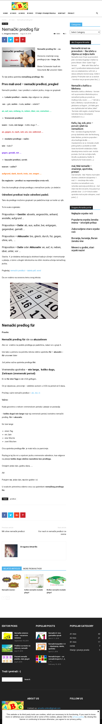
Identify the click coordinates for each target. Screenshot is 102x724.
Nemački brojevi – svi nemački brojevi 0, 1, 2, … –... (56, 659)
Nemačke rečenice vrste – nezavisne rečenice (21, 635)
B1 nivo (30, 13)
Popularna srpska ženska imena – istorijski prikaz (84, 221)
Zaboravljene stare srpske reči (85, 230)
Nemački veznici (8, 590)
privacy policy (78, 717)
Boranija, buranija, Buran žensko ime (84, 239)
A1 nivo (13, 13)
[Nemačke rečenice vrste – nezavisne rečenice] (7, 635)
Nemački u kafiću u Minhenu (81, 87)
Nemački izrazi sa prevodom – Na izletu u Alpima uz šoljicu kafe (83, 51)
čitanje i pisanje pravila (45, 13)
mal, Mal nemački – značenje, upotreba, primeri (82, 169)
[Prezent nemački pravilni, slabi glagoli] (7, 659)
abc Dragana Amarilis (80, 42)
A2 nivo (22, 13)
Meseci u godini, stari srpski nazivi (82, 249)
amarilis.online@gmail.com (49, 708)
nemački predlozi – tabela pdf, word (25, 270)
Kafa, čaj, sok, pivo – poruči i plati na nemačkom (82, 126)
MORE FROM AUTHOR (32, 569)
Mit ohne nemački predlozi (13, 531)
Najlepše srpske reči (82, 213)
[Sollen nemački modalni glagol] (34, 581)
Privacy (71, 13)
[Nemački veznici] (11, 581)
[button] (97, 13)
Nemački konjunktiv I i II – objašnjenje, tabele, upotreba (56, 646)
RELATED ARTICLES (11, 569)
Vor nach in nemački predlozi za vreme (52, 532)
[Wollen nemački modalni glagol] (56, 581)
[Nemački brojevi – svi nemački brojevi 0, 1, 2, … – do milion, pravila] (41, 659)
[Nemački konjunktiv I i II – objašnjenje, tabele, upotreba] (41, 646)
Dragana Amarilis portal (81, 208)
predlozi (13, 499)
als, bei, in (35, 393)
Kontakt (61, 13)
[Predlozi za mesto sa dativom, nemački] (7, 648)
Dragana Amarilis (11, 34)
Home (5, 13)
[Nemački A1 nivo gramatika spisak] (41, 635)
